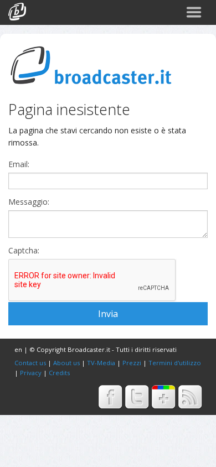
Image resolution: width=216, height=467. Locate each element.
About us (66, 363)
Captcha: (23, 251)
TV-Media (101, 363)
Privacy (31, 373)
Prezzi (131, 363)
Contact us (30, 363)
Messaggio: (28, 202)
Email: (18, 164)
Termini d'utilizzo (174, 363)
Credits (59, 373)
